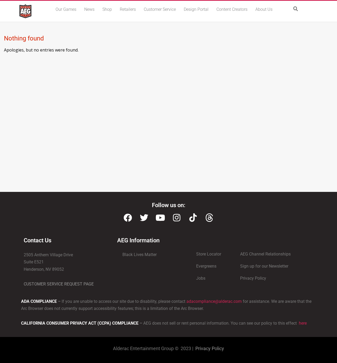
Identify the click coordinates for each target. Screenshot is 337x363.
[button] (295, 9)
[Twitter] (144, 217)
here (302, 323)
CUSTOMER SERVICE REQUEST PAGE (59, 284)
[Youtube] (160, 217)
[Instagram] (176, 217)
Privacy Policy (209, 348)
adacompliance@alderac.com (214, 301)
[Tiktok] (193, 217)
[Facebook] (127, 217)
